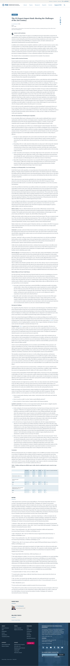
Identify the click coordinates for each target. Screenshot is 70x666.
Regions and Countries (18, 629)
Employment (4, 631)
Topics (16, 626)
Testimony (15, 14)
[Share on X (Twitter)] (60, 17)
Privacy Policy (4, 659)
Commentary (29, 631)
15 (18, 409)
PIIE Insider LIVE (17, 646)
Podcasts (28, 633)
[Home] (11, 5)
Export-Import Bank (16, 620)
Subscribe (59, 1)
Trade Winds (16, 650)
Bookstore (55, 1)
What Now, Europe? (18, 652)
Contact (3, 633)
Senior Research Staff (6, 644)
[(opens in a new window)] (62, 1)
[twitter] (43, 647)
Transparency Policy (5, 636)
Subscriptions (4, 634)
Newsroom (51, 1)
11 (14, 363)
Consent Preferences (47, 643)
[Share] (60, 24)
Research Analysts (5, 646)
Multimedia (29, 634)
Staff (3, 629)
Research (29, 626)
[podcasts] (54, 647)
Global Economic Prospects (19, 644)
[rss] (58, 647)
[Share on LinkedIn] (60, 19)
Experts (4, 642)
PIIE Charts (29, 636)
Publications (29, 629)
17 (53, 435)
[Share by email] (60, 22)
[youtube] (50, 647)
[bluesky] (62, 647)
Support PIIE (57, 5)
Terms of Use (9, 659)
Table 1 (20, 326)
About (3, 626)
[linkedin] (47, 647)
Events (50, 5)
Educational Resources (31, 638)
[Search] (64, 5)
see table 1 (51, 320)
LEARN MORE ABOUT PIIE (47, 636)
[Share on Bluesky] (60, 21)
